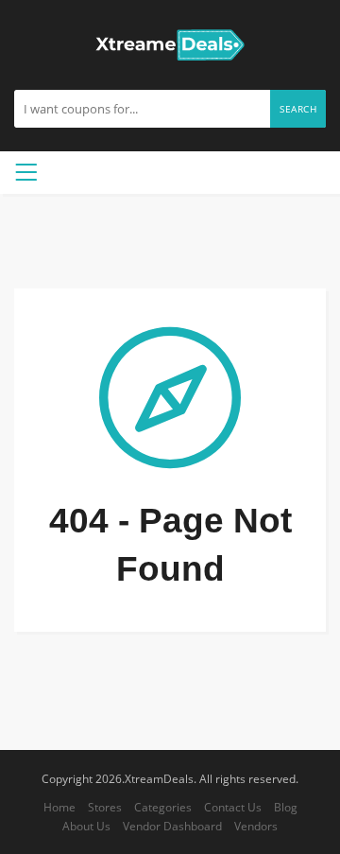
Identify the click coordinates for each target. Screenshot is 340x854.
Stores (105, 806)
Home (59, 806)
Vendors (256, 825)
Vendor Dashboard (172, 825)
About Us (86, 825)
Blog (286, 806)
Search (298, 108)
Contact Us (233, 806)
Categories (163, 806)
